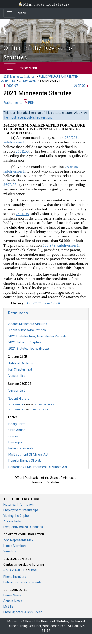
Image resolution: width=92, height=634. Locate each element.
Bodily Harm (16, 424)
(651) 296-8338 (14, 570)
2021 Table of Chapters (25, 342)
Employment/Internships (20, 510)
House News (12, 595)
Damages (15, 442)
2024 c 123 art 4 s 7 (45, 404)
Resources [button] (18, 313)
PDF (30, 102)
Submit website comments (22, 582)
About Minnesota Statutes (27, 330)
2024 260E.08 (15, 404)
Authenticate (13, 102)
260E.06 (22, 214)
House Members (15, 546)
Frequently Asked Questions (23, 527)
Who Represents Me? (18, 540)
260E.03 (22, 151)
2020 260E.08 (15, 409)
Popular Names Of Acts (25, 460)
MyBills (8, 606)
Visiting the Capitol (16, 516)
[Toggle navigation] (9, 13)
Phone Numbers (14, 576)
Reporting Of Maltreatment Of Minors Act (37, 467)
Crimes (13, 436)
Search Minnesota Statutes (27, 324)
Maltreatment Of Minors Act (28, 454)
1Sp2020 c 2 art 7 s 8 (43, 303)
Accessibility (12, 521)
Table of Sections (20, 363)
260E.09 (80, 86)
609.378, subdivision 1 (61, 245)
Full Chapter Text (20, 369)
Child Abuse (16, 430)
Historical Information (18, 504)
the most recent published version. (27, 117)
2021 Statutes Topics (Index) (28, 348)
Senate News (12, 601)
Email (33, 570)
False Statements (20, 448)
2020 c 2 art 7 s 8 (38, 409)
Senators (9, 551)
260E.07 (12, 86)
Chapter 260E (27, 80)
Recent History (18, 398)
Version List (16, 375)
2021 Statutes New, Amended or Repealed (38, 336)
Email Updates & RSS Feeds (22, 612)
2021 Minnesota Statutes (19, 76)
